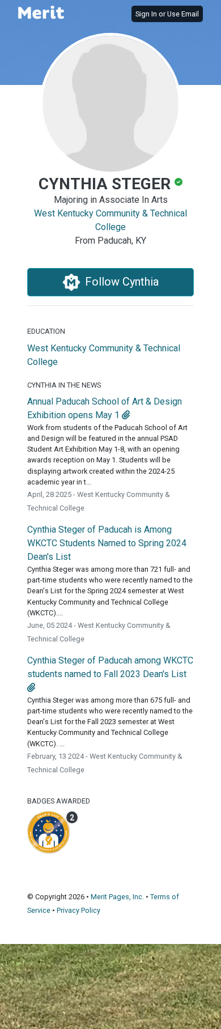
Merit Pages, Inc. (117, 896)
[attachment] (126, 415)
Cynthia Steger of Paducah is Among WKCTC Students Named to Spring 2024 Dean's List (106, 543)
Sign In (146, 14)
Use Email (183, 14)
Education (46, 331)
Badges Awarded (58, 801)
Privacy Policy (78, 910)
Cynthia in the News (64, 385)
